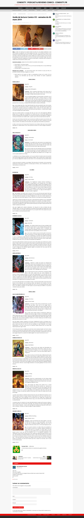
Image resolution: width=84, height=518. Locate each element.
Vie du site (63, 8)
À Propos (56, 10)
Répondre (16, 479)
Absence (59, 26)
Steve (56, 13)
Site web (14, 502)
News (45, 8)
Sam (20, 22)
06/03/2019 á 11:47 (19, 467)
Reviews (51, 8)
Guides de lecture (29, 8)
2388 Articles (31, 446)
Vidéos (57, 8)
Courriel (14, 499)
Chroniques (38, 8)
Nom (14, 496)
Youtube (24, 10)
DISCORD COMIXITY (32, 10)
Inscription (50, 10)
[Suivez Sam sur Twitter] (22, 450)
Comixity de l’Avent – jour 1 (64, 13)
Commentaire (15, 487)
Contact (44, 10)
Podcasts (20, 8)
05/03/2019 (16, 22)
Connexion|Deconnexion (16, 10)
